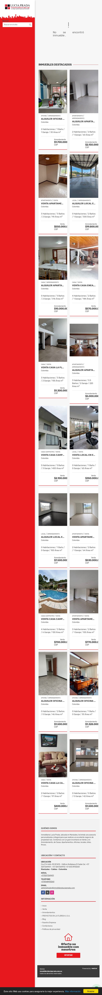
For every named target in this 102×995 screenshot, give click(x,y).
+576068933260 (47, 882)
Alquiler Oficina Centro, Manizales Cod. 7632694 (53, 701)
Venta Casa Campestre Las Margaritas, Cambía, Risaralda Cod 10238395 (53, 619)
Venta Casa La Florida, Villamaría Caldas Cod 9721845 (53, 367)
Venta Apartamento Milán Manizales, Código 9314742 (84, 537)
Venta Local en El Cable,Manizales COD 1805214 (84, 455)
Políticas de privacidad (51, 929)
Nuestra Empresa (49, 923)
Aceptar (90, 991)
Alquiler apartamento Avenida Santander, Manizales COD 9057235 (84, 370)
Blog (44, 919)
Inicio (44, 906)
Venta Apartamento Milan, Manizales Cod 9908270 (53, 203)
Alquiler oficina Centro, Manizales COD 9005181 (84, 783)
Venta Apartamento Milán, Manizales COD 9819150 (84, 619)
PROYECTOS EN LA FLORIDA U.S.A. (56, 916)
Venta (44, 909)
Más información (72, 991)
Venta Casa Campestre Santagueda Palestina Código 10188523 (53, 455)
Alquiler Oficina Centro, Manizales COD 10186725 (84, 701)
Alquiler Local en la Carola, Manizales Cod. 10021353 (84, 203)
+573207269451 (47, 875)
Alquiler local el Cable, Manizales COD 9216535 (53, 537)
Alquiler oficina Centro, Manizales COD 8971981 (53, 119)
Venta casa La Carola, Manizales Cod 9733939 (53, 783)
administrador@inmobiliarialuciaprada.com (58, 888)
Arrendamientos (48, 912)
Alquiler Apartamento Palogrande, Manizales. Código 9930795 (53, 285)
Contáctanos (47, 926)
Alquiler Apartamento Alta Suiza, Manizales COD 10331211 (84, 121)
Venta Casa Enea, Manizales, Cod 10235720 (84, 285)
